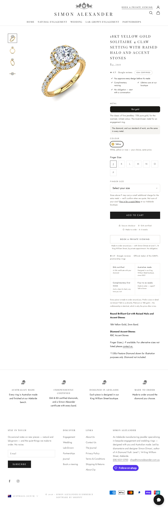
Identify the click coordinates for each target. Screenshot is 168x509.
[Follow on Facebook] (9, 481)
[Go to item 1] (12, 38)
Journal (66, 458)
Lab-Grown (68, 447)
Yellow (118, 144)
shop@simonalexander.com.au (145, 459)
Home (30, 21)
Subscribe (19, 464)
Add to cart (135, 215)
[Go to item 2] (12, 50)
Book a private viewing (137, 7)
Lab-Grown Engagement (102, 21)
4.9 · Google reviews (121, 72)
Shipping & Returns (95, 464)
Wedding (77, 21)
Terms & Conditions (95, 458)
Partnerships (132, 21)
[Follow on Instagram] (18, 481)
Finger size (117, 181)
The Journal (91, 447)
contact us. (128, 346)
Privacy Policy (92, 453)
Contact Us (91, 442)
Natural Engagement (52, 21)
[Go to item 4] (12, 73)
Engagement (69, 437)
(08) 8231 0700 (120, 459)
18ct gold (135, 109)
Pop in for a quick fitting (129, 201)
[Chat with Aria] (159, 500)
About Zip (90, 469)
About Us (90, 437)
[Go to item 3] (12, 61)
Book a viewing (70, 464)
